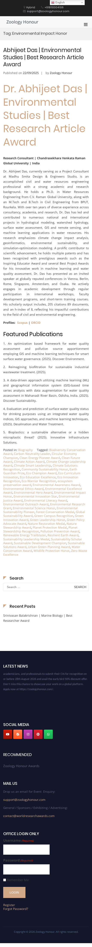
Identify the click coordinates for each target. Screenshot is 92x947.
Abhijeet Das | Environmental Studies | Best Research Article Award (43, 57)
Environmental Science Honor (34, 508)
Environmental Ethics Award (23, 489)
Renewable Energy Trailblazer (24, 535)
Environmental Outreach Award (26, 504)
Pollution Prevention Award (59, 531)
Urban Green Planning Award (49, 547)
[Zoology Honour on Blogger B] (17, 734)
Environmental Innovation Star (35, 496)
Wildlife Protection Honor (52, 551)
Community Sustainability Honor (45, 469)
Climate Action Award (29, 462)
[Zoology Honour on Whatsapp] (48, 734)
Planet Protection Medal (50, 527)
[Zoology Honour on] (58, 734)
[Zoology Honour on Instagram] (28, 734)
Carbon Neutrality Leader (32, 454)
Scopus (22, 323)
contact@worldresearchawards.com (29, 816)
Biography (25, 450)
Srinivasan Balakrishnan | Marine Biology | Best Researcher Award (37, 618)
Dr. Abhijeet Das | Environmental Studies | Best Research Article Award (45, 115)
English (60, 2)
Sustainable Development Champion (40, 543)
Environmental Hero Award (33, 492)
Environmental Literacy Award (45, 500)
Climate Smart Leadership (32, 465)
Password (18, 860)
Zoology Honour (22, 22)
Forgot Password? (15, 909)
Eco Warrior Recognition (39, 481)
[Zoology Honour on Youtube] (7, 734)
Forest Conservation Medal (55, 512)
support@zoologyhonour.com (24, 800)
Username (18, 840)
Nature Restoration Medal (46, 524)
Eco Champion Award (41, 473)
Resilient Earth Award (63, 535)
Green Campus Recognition (53, 516)
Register (9, 905)
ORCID (35, 323)
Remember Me (18, 880)
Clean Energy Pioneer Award (39, 458)
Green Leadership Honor (47, 520)
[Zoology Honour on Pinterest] (38, 734)
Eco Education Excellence (38, 477)
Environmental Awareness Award (56, 485)
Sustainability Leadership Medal (26, 539)
